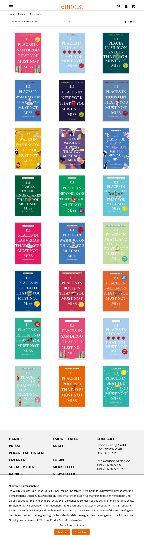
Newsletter (64, 473)
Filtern (131, 21)
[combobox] (41, 21)
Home (11, 14)
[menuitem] (28, 439)
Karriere (17, 473)
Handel (16, 438)
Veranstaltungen (26, 452)
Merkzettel (64, 466)
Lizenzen (17, 459)
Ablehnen (62, 532)
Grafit (59, 445)
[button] (119, 6)
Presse (15, 445)
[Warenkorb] (133, 6)
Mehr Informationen (72, 525)
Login (58, 459)
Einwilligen (80, 532)
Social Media (21, 466)
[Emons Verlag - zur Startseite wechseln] (72, 7)
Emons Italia (65, 438)
